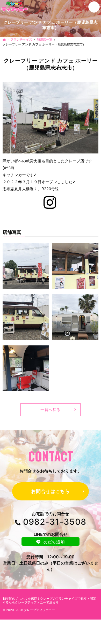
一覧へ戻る (50, 409)
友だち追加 (54, 541)
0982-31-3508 (54, 522)
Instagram (50, 203)
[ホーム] (4, 39)
